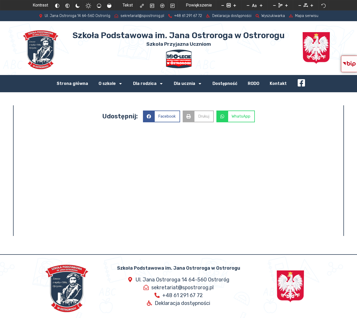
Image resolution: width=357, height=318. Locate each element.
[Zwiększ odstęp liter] (312, 5)
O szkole (107, 83)
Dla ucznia (184, 83)
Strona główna (72, 83)
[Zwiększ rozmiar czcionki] (261, 5)
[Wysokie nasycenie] (109, 5)
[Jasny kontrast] (88, 5)
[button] (161, 116)
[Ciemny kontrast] (77, 5)
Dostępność (224, 83)
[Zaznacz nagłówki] (152, 5)
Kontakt (278, 83)
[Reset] (323, 5)
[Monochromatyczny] (67, 5)
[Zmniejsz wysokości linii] (274, 5)
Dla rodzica (145, 83)
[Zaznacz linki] (142, 5)
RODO (253, 83)
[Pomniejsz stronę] (223, 5)
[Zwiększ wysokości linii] (286, 5)
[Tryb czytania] (172, 5)
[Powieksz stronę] (235, 5)
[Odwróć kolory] (57, 5)
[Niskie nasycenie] (99, 5)
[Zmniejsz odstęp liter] (300, 5)
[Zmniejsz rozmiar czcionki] (248, 5)
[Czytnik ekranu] (162, 5)
